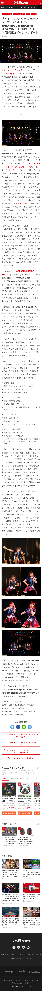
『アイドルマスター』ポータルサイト (21, 758)
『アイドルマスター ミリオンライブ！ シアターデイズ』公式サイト (21, 751)
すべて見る (37, 768)
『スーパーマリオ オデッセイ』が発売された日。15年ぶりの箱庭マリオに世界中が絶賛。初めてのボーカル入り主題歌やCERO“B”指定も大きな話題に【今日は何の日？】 (9, 840)
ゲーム (5, 779)
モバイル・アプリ (19, 14)
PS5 (12, 7)
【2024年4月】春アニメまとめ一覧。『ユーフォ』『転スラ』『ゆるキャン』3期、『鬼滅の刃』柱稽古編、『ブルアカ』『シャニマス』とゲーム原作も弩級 (10, 873)
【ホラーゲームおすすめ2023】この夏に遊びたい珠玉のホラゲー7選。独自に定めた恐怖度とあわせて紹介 (10, 898)
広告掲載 (28, 958)
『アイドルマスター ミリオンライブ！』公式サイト (21, 743)
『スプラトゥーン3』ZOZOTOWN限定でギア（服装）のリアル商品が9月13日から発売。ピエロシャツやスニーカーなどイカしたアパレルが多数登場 (26, 840)
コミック (34, 779)
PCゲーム (19, 7)
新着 (2, 7)
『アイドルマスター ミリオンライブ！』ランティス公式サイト (21, 735)
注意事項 (38, 955)
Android (34, 14)
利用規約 (30, 955)
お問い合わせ (5, 955)
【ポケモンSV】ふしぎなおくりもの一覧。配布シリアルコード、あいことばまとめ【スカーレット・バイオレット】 (10, 922)
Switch (8, 7)
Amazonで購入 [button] (10, 813)
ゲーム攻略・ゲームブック (19, 779)
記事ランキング (9, 824)
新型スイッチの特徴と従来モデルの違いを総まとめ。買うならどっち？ (31, 896)
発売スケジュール (29, 7)
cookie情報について (17, 958)
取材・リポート (7, 14)
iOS (28, 14)
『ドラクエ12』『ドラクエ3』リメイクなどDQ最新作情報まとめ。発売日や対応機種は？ (31, 873)
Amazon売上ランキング (13, 767)
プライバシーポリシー (18, 955)
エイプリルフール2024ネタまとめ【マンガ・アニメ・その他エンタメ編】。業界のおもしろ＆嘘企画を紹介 (31, 922)
